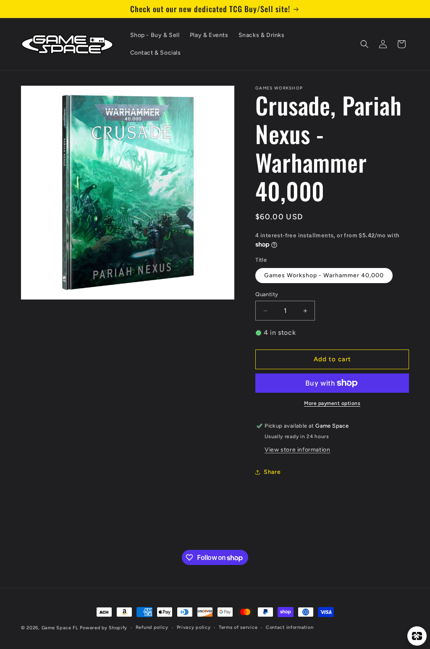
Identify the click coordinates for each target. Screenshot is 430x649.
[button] (364, 44)
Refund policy (152, 627)
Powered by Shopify (103, 628)
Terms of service (238, 627)
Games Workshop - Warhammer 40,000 (324, 275)
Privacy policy (194, 627)
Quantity (266, 294)
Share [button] (272, 472)
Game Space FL (60, 628)
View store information (297, 449)
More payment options (332, 403)
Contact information (289, 627)
